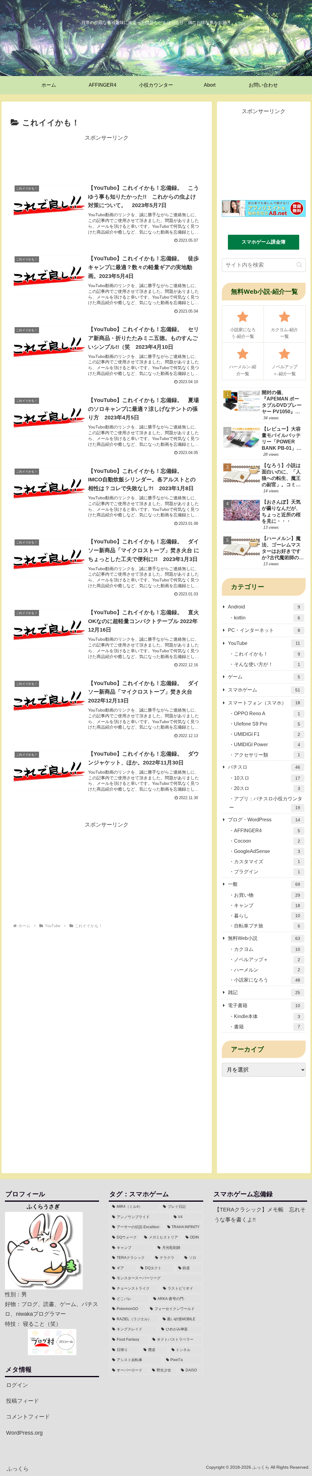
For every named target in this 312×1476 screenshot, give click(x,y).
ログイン (17, 1385)
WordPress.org (24, 1433)
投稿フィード (22, 1401)
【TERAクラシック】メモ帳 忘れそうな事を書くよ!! (260, 1214)
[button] (299, 264)
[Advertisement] (107, 158)
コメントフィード (28, 1417)
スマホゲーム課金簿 (263, 241)
